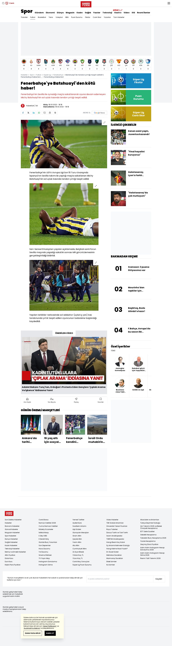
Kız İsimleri (110, 565)
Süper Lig (47, 75)
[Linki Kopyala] (55, 113)
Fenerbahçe (58, 75)
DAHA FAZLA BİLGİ (32, 633)
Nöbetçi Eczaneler (46, 529)
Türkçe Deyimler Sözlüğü (150, 523)
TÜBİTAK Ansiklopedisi (115, 539)
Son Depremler (45, 545)
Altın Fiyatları (10, 555)
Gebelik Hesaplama (148, 535)
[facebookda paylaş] (23, 113)
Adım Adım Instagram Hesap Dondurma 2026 (152, 548)
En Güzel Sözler (112, 552)
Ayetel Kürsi (77, 523)
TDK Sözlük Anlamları (114, 523)
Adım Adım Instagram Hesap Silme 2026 (152, 554)
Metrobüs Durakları (114, 555)
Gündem (39, 12)
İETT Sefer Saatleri (147, 531)
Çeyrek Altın (77, 539)
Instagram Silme (46, 565)
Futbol (32, 17)
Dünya (60, 12)
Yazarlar (107, 17)
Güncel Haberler (11, 529)
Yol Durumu (43, 552)
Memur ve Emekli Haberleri (15, 552)
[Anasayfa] (9, 513)
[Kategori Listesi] (169, 3)
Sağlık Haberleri (11, 542)
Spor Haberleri (10, 536)
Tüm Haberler (118, 17)
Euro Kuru (8, 561)
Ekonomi (50, 12)
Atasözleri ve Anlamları (149, 520)
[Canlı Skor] (131, 113)
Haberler (24, 75)
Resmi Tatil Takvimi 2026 (150, 558)
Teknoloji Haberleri (12, 549)
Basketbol (42, 17)
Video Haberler (112, 520)
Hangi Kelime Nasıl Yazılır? (117, 549)
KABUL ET (50, 633)
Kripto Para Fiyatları (12, 565)
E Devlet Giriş (44, 539)
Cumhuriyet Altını (80, 549)
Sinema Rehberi (45, 555)
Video (127, 12)
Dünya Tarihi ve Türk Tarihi (117, 532)
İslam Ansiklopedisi (114, 536)
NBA (67, 17)
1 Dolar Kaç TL (78, 555)
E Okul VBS (43, 536)
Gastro (117, 12)
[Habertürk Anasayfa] (86, 3)
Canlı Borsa (43, 520)
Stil (133, 12)
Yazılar (96, 12)
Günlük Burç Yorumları (48, 542)
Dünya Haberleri (11, 539)
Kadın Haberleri (11, 545)
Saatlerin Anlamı (79, 526)
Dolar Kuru (9, 558)
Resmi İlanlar (143, 12)
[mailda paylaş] (44, 113)
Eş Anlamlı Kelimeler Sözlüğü (118, 545)
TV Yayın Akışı (44, 558)
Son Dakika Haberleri (13, 520)
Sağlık (88, 12)
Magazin (70, 12)
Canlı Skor (97, 17)
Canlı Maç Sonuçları (81, 561)
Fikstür (87, 17)
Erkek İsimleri (111, 561)
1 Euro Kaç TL (78, 558)
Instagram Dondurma (48, 561)
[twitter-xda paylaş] (28, 113)
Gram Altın (77, 536)
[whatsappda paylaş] (39, 113)
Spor (27, 11)
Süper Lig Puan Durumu (82, 565)
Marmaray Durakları (114, 558)
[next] (105, 430)
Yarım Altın (77, 542)
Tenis (51, 17)
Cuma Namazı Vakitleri (48, 526)
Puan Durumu (76, 17)
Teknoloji (107, 12)
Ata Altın (76, 545)
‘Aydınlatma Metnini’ (32, 628)
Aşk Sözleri (77, 529)
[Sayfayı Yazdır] (50, 113)
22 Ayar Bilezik (78, 552)
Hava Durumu (44, 549)
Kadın (80, 12)
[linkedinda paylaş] (34, 113)
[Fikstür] (131, 80)
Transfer (24, 17)
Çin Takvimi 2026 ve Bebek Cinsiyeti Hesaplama (151, 527)
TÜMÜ (113, 351)
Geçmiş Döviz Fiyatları (149, 544)
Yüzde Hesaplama (147, 541)
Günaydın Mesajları (81, 532)
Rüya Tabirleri (112, 529)
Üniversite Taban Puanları (116, 526)
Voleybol (59, 17)
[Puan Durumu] (131, 97)
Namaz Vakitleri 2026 (47, 523)
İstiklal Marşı (44, 532)
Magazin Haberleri (12, 532)
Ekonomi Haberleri (12, 526)
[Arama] (3, 3)
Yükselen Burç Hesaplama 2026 (153, 538)
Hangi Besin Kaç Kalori (115, 542)
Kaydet (159, 579)
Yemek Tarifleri (78, 520)
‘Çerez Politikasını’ (49, 626)
